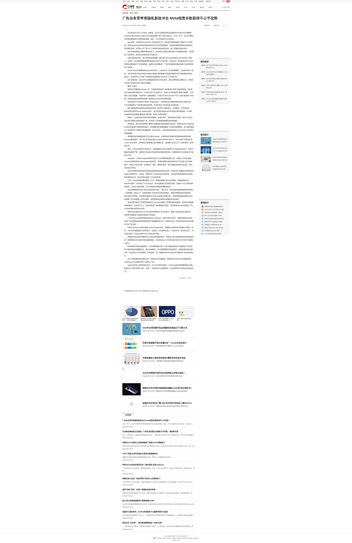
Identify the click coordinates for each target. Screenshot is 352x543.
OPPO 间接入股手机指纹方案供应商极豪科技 (140, 454)
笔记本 (202, 7)
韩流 (191, 1)
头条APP (208, 1)
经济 (154, 1)
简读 (196, 1)
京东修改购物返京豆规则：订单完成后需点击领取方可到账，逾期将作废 (150, 431)
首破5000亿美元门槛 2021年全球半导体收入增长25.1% (167, 403)
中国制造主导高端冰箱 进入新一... (214, 224)
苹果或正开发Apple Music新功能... (214, 227)
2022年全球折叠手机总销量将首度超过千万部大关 (165, 328)
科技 (146, 1)
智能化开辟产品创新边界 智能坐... (214, 221)
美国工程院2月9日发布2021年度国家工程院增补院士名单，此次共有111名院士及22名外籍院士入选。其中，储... (158, 446)
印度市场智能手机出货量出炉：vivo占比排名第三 (165, 343)
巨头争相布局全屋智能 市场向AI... (214, 212)
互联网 (153, 7)
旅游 (150, 1)
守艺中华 (177, 1)
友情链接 (190, 538)
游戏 (141, 1)
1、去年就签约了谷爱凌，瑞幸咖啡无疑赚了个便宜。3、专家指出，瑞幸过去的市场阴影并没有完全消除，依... (158, 526)
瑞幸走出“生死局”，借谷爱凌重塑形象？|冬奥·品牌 (142, 523)
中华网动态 (196, 538)
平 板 (193, 7)
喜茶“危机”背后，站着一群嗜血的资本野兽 (139, 489)
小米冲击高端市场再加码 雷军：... (214, 233)
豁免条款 (185, 538)
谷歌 (133, 274)
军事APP (201, 1)
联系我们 (169, 538)
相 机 (210, 7)
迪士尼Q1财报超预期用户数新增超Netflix (138, 501)
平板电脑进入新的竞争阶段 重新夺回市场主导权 (164, 358)
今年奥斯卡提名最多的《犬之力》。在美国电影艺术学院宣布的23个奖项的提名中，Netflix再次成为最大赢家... (158, 515)
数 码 (177, 7)
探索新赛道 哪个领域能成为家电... (214, 206)
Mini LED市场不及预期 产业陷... (213, 215)
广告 (135, 274)
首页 (124, 1)
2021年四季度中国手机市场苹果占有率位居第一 (164, 373)
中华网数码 (128, 6)
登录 (228, 1)
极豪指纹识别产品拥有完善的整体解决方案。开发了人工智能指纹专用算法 (146, 457)
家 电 (162, 7)
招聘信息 (174, 538)
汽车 (137, 1)
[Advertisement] (153, 301)
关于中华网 (158, 538)
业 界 (145, 7)
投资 (163, 1)
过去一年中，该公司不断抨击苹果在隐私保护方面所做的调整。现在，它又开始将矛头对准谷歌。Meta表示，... (158, 424)
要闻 (136, 13)
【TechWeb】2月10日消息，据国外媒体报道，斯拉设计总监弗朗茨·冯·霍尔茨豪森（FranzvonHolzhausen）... (158, 482)
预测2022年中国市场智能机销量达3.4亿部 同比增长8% (167, 388)
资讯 (128, 1)
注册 (223, 1)
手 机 (185, 7)
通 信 (170, 7)
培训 (167, 1)
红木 (187, 1)
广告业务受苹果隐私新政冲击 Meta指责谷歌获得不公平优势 (145, 420)
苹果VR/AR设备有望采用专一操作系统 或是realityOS (143, 465)
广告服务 (164, 538)
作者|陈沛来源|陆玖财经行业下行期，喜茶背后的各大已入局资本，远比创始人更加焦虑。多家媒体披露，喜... (157, 493)
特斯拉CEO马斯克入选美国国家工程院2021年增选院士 (143, 442)
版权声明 (179, 538)
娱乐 (158, 1)
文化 (171, 1)
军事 (133, 1)
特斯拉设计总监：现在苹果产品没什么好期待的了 (141, 478)
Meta (130, 274)
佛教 (183, 1)
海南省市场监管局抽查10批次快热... (214, 218)
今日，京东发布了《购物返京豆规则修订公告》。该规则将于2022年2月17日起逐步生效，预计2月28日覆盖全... (158, 435)
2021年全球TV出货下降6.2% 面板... (214, 209)
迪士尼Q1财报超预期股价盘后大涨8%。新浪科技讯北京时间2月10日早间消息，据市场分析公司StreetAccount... (158, 504)
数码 (131, 13)
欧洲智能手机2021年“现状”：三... (213, 230)
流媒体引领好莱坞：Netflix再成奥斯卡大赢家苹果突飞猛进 (145, 512)
